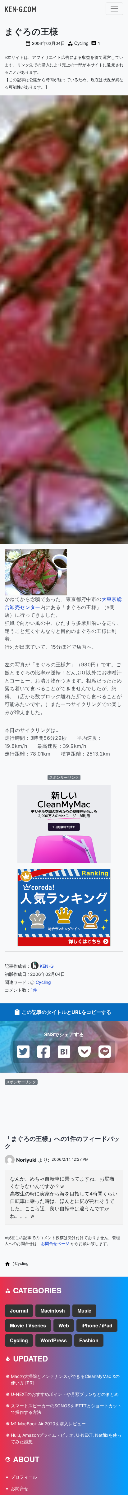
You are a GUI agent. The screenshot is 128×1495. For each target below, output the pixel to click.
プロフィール (24, 1477)
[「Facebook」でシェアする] (43, 1051)
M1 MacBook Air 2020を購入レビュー (48, 1423)
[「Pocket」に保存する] (84, 1051)
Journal (19, 1310)
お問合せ (19, 1488)
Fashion (88, 1340)
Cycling (81, 43)
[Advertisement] (64, 1105)
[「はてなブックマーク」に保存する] (64, 1051)
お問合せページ (55, 1243)
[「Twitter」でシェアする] (23, 1051)
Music (84, 1310)
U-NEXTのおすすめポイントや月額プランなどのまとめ (65, 1394)
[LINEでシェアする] (104, 1051)
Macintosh (52, 1310)
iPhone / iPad (96, 1325)
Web (63, 1325)
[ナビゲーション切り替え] (114, 8)
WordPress (53, 1340)
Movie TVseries (28, 1325)
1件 (34, 990)
